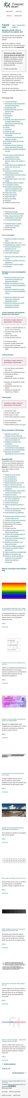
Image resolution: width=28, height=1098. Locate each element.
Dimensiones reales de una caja (14, 141)
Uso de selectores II (11, 479)
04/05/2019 (5, 842)
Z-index (7, 169)
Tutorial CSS (20, 25)
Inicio (13, 25)
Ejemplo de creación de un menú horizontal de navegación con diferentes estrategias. (14, 279)
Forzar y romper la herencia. (13, 484)
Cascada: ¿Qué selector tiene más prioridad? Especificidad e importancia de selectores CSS (15, 121)
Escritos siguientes (9, 1064)
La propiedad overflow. (12, 184)
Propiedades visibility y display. (14, 182)
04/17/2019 (5, 627)
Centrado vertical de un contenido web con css (13, 663)
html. (4, 92)
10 (9, 1068)
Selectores (8, 113)
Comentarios (9, 115)
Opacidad (8, 200)
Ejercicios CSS (7, 459)
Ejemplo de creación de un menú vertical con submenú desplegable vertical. (15, 291)
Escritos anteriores (19, 1073)
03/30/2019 (5, 947)
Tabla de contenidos (11, 69)
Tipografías (8, 129)
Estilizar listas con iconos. (12, 250)
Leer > (4, 623)
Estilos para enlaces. (11, 194)
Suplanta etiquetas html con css (14, 482)
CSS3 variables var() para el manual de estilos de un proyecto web (13, 929)
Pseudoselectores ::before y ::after (15, 245)
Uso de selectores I (11, 477)
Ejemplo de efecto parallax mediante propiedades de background (13, 828)
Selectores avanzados (11, 212)
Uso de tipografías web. (12, 500)
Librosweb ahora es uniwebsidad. (15, 449)
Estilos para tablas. (10, 198)
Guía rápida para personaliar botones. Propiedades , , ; (14, 188)
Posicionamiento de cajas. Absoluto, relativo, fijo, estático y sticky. (15, 161)
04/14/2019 (5, 737)
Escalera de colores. (11, 494)
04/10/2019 (5, 792)
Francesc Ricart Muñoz (14, 1081)
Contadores (8, 266)
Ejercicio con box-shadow (12, 522)
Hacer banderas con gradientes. (14, 512)
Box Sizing (8, 143)
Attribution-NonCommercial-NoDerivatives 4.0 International (13, 1085)
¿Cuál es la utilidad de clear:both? (15, 546)
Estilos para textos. (10, 192)
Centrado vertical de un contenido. (15, 520)
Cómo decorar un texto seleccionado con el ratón (13, 774)
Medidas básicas (10, 125)
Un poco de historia (11, 101)
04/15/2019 (5, 683)
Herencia (7, 117)
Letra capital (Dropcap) (12, 252)
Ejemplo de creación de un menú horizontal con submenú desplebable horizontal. (14, 305)
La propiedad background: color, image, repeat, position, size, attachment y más (14, 609)
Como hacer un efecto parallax (14, 264)
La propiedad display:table (13, 219)
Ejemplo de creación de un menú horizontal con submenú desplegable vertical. (14, 299)
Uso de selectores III (11, 481)
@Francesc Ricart (7, 1088)
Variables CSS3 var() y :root (13, 243)
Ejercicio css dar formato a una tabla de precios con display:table (14, 719)
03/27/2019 (5, 1060)
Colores (7, 127)
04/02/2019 (5, 893)
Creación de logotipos (11, 502)
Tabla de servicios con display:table (15, 552)
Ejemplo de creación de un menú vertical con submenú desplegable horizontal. (15, 285)
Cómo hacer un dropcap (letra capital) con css (13, 984)
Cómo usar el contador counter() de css (14, 878)
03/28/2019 (5, 1004)
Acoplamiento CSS (10, 107)
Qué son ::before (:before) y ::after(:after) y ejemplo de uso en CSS (14, 1040)
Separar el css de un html (12, 475)
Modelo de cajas (10, 131)
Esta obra (4, 1081)
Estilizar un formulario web (13, 554)
